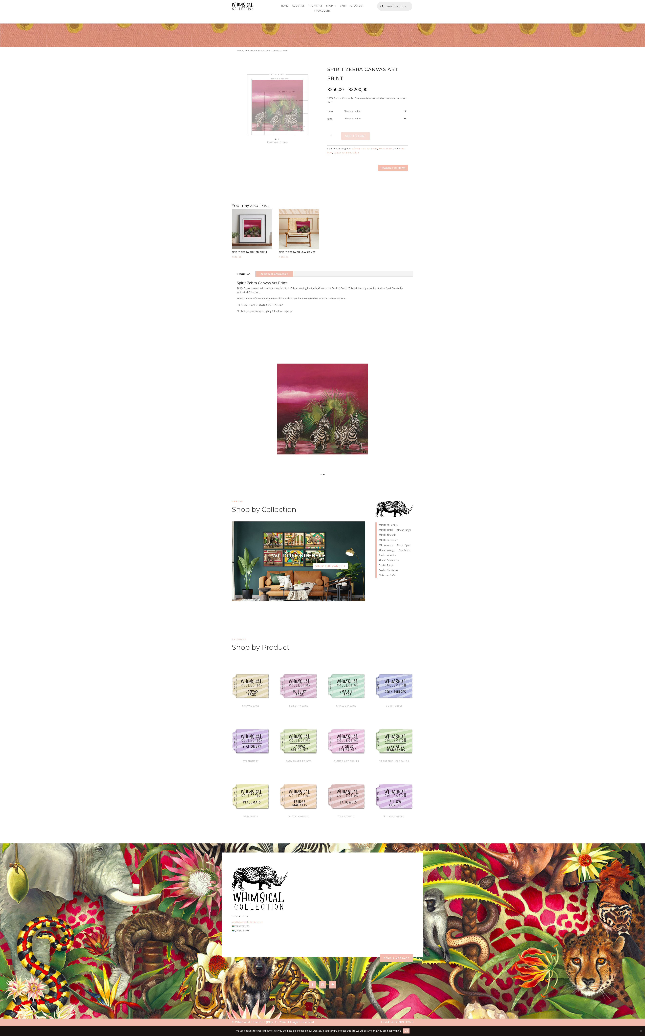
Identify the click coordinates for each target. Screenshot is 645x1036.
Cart (343, 6)
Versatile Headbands (394, 761)
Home (284, 6)
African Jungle (404, 530)
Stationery (251, 761)
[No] (640, 1031)
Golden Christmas (388, 570)
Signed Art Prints (346, 761)
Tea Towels (346, 816)
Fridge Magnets (299, 816)
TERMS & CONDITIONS (397, 1022)
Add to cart (355, 136)
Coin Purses (394, 706)
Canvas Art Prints (298, 761)
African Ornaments (389, 560)
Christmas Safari (387, 575)
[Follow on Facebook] (312, 984)
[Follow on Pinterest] (332, 984)
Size (329, 119)
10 (311, 594)
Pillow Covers (394, 816)
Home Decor (386, 148)
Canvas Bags (251, 706)
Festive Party (386, 565)
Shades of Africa (387, 555)
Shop (329, 6)
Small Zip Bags (346, 706)
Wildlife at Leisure (388, 525)
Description (243, 273)
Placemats (250, 816)
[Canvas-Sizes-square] (277, 145)
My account (322, 11)
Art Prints (372, 148)
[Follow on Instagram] (322, 984)
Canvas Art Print (342, 152)
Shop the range (328, 566)
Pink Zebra (298, 555)
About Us (298, 6)
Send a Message (396, 958)
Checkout (357, 6)
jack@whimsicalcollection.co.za (247, 922)
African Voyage (387, 550)
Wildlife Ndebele (387, 535)
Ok (406, 1030)
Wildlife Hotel (386, 530)
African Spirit (251, 50)
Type (330, 111)
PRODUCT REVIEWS (393, 168)
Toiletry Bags (298, 706)
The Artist (315, 6)
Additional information (274, 273)
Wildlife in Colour (388, 540)
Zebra (355, 152)
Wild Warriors (386, 545)
